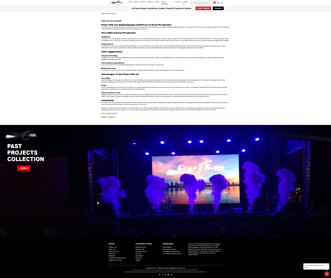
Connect (177, 2)
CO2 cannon (198, 27)
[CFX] (165, 181)
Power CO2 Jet (111, 13)
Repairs (138, 260)
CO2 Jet (110, 39)
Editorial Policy (141, 251)
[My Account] (218, 2)
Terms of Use (140, 249)
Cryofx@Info (167, 247)
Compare (218, 8)
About (136, 2)
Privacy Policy (114, 251)
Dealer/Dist (139, 256)
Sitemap (138, 254)
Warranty (112, 256)
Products (150, 2)
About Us (112, 249)
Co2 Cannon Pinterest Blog (172, 254)
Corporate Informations (117, 258)
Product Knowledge (164, 3)
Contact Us (185, 3)
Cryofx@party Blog (169, 249)
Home (130, 2)
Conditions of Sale (115, 260)
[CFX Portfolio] (83, 153)
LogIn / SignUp (203, 8)
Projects (142, 2)
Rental (157, 2)
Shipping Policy (141, 247)
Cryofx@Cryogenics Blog (171, 251)
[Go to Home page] (116, 3)
